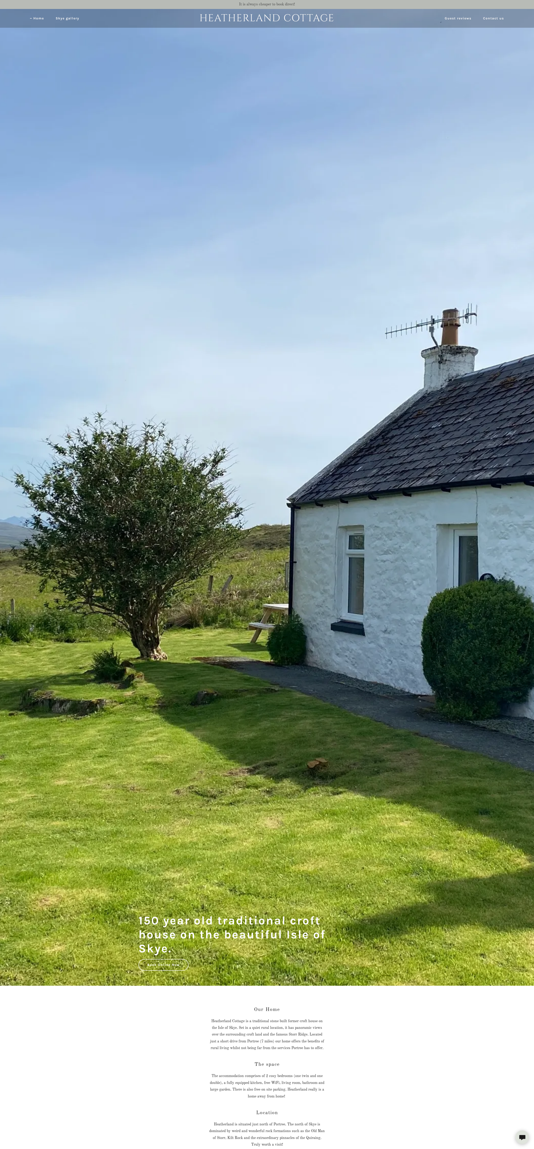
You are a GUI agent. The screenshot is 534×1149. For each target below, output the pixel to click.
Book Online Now (163, 965)
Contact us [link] (493, 18)
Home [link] (38, 18)
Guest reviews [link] (458, 18)
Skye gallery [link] (67, 18)
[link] (267, 20)
